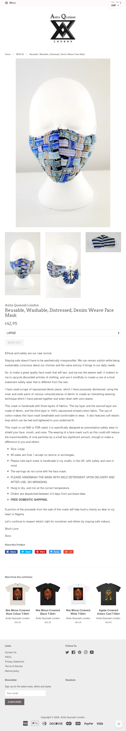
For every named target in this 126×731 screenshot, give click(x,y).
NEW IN (20, 54)
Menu (12, 2)
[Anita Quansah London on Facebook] (73, 652)
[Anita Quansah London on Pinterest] (79, 652)
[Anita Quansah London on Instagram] (85, 652)
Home (7, 54)
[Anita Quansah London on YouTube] (92, 652)
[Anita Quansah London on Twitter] (67, 652)
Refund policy (12, 671)
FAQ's (8, 657)
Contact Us (10, 652)
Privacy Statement (14, 661)
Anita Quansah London (73, 717)
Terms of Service (14, 666)
